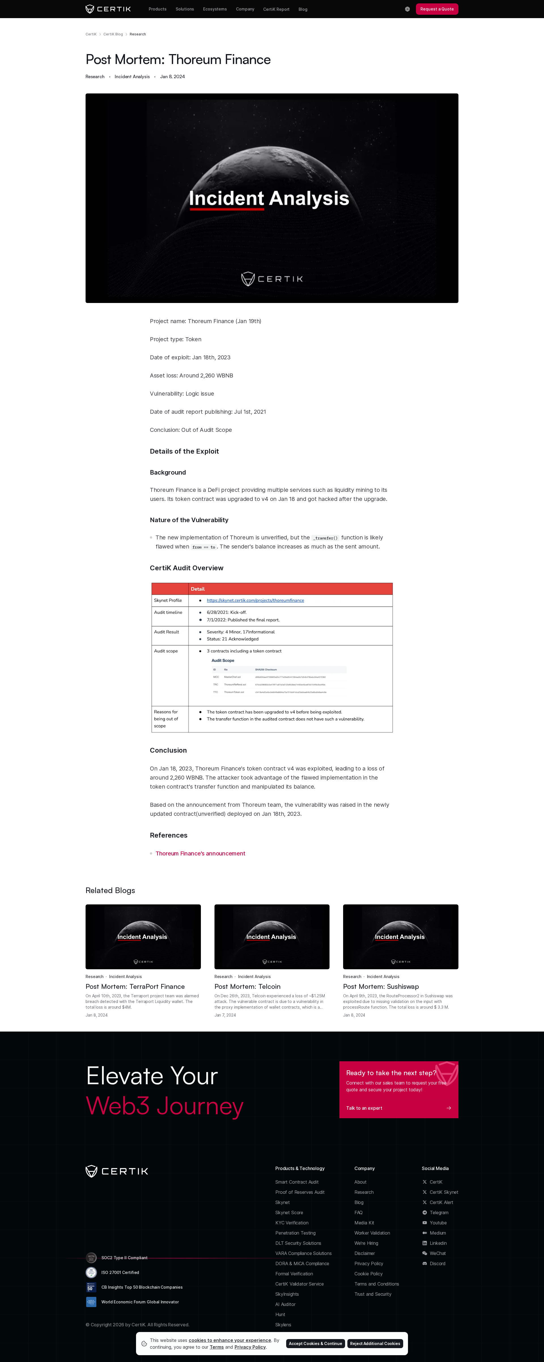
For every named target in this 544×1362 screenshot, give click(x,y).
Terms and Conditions (377, 1284)
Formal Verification (294, 1273)
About (360, 1182)
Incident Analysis (132, 76)
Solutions (185, 9)
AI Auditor (285, 1304)
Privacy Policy (369, 1263)
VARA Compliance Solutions (303, 1253)
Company (245, 9)
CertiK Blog (113, 34)
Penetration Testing (295, 1233)
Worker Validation (372, 1233)
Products (157, 9)
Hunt (280, 1314)
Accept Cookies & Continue (315, 1343)
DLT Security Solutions (298, 1243)
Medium (438, 1233)
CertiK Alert (441, 1202)
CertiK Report (276, 9)
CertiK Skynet (444, 1192)
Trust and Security (373, 1294)
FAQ (358, 1212)
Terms (217, 1347)
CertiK (91, 34)
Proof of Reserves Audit (300, 1192)
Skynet (282, 1202)
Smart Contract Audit (297, 1182)
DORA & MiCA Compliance (302, 1263)
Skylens (283, 1324)
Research (138, 34)
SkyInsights (287, 1294)
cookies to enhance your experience (230, 1340)
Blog (303, 9)
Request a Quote (437, 9)
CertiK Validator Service (299, 1284)
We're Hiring (366, 1243)
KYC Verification (291, 1223)
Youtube (438, 1223)
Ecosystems (215, 9)
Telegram (439, 1212)
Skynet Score (289, 1212)
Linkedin (438, 1243)
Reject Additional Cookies (375, 1343)
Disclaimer (364, 1253)
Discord (438, 1263)
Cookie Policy (368, 1273)
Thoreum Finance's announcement (200, 853)
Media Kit (364, 1223)
